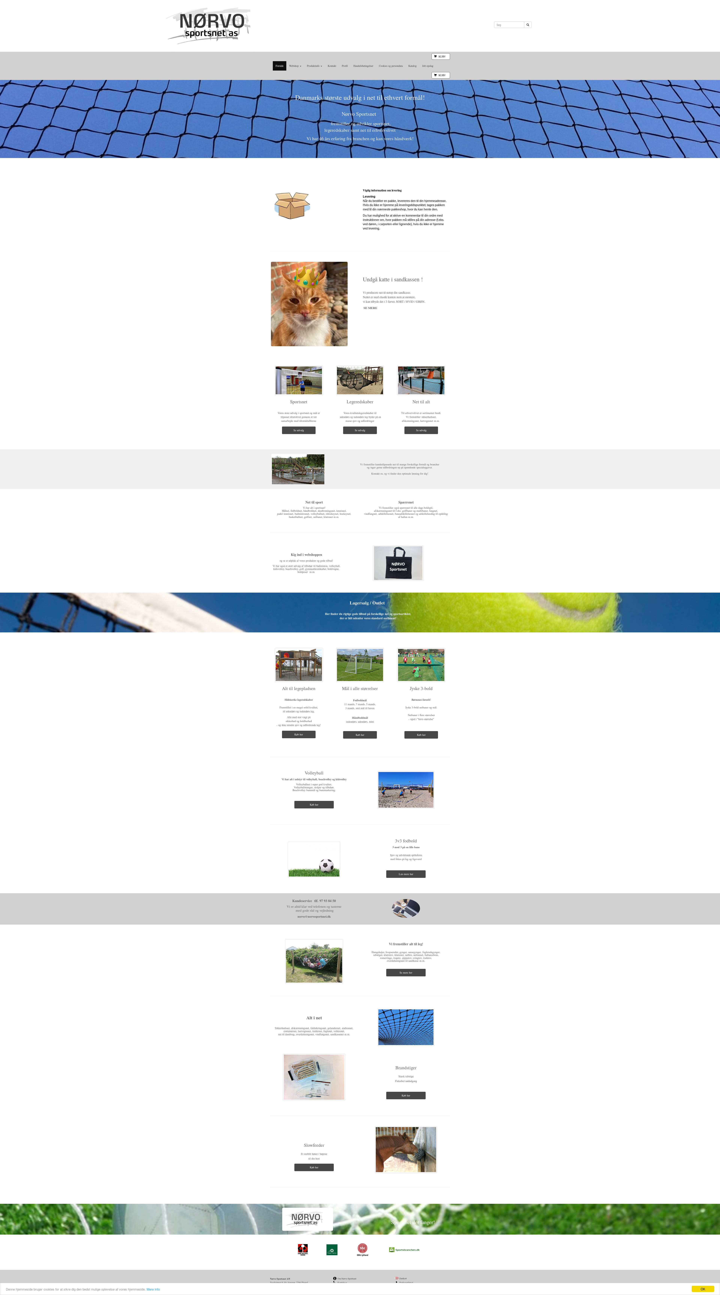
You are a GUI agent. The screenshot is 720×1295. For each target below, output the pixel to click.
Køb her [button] (298, 734)
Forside (280, 66)
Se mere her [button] (406, 972)
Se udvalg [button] (298, 430)
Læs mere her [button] (406, 874)
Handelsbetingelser (363, 66)
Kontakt (332, 66)
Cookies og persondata (391, 66)
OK (703, 1289)
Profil (345, 66)
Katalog (412, 66)
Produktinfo (313, 66)
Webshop (294, 66)
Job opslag (427, 66)
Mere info (153, 1289)
